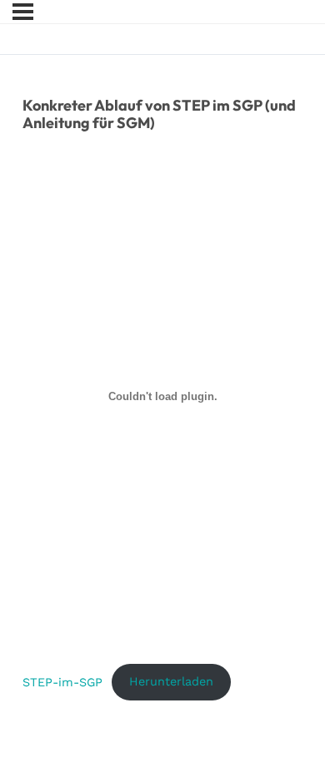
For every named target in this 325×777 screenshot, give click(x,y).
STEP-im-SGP (62, 681)
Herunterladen (171, 681)
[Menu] (23, 11)
